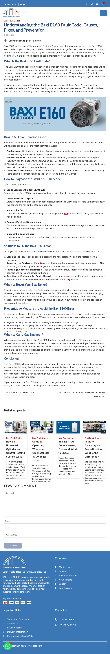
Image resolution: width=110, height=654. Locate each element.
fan (66, 213)
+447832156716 (68, 624)
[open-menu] (103, 13)
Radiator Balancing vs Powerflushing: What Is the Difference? (93, 449)
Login (22, 4)
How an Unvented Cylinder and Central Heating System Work (15, 449)
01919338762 (67, 619)
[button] (8, 646)
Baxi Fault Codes (12, 21)
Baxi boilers (57, 46)
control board (65, 276)
